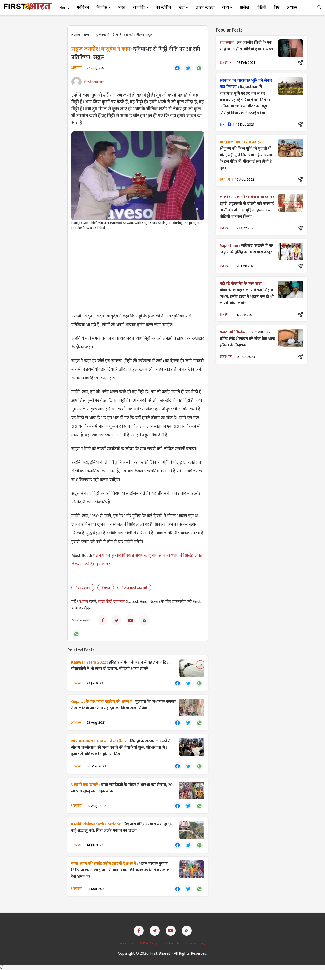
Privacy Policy (195, 943)
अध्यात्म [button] (292, 7)
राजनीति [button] (139, 7)
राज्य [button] (226, 7)
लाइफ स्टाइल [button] (205, 7)
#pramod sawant (134, 587)
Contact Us (171, 943)
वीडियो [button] (261, 7)
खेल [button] (182, 7)
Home (64, 7)
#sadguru (82, 587)
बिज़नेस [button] (102, 7)
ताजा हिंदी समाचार (111, 601)
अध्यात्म (88, 34)
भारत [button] (121, 7)
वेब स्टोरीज (163, 7)
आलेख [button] (244, 7)
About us (127, 943)
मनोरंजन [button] (83, 7)
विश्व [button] (276, 7)
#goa (106, 587)
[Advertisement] (137, 271)
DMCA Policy (148, 943)
